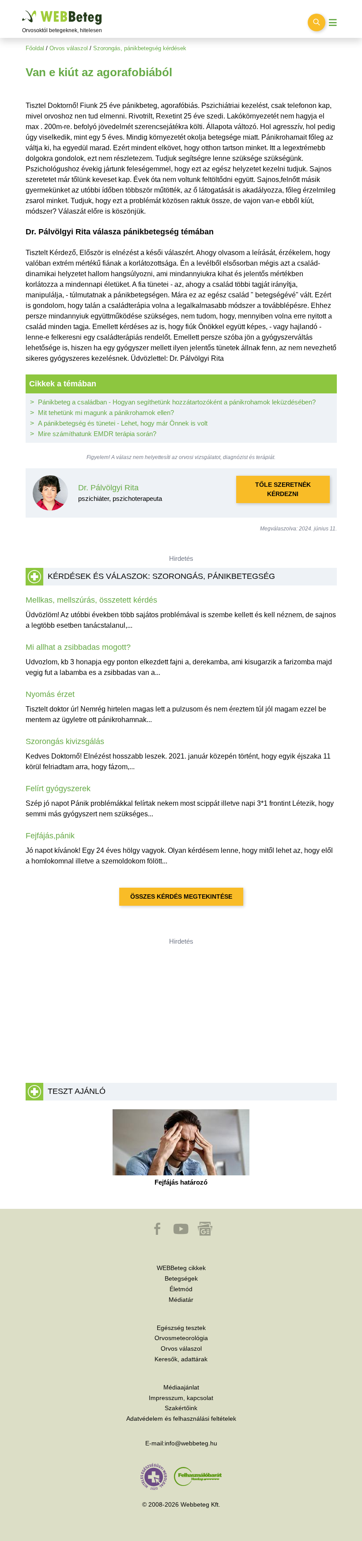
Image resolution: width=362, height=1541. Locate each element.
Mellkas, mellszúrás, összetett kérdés (91, 600)
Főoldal (35, 48)
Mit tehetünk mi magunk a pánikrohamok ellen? (106, 412)
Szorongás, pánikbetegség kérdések (139, 48)
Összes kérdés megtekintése (181, 896)
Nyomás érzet (50, 694)
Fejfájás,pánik (50, 835)
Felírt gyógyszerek (58, 788)
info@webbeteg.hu (191, 1443)
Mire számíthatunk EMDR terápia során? (97, 433)
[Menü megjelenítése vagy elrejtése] (332, 22)
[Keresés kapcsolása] (316, 22)
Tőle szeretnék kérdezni (283, 489)
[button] (158, 1233)
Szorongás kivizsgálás (65, 741)
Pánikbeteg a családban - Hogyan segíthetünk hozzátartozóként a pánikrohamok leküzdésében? (177, 402)
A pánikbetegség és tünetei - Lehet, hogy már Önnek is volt (122, 423)
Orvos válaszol (68, 48)
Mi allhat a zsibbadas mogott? (78, 647)
